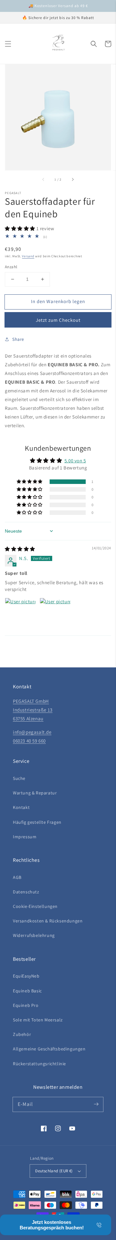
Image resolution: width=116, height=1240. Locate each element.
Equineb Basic (27, 991)
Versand (28, 256)
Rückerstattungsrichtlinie (39, 1064)
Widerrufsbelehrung (34, 935)
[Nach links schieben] (43, 179)
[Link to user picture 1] (20, 613)
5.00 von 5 (75, 461)
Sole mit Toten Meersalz (38, 1020)
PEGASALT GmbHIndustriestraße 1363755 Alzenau (33, 710)
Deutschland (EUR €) (54, 1171)
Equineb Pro (26, 1005)
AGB (17, 877)
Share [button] (18, 339)
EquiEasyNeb (26, 976)
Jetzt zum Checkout (58, 320)
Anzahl (11, 267)
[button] (8, 44)
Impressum (24, 837)
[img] (20, 549)
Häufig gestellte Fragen (37, 822)
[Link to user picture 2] (55, 613)
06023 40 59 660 (29, 741)
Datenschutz (26, 892)
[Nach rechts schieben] (72, 179)
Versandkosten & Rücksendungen (47, 921)
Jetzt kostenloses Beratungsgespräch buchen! (52, 1224)
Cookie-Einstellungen (35, 906)
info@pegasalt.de (32, 732)
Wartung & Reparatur (35, 793)
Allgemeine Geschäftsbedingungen (49, 1049)
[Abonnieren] (96, 1104)
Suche (19, 778)
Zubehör (22, 1034)
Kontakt (21, 807)
